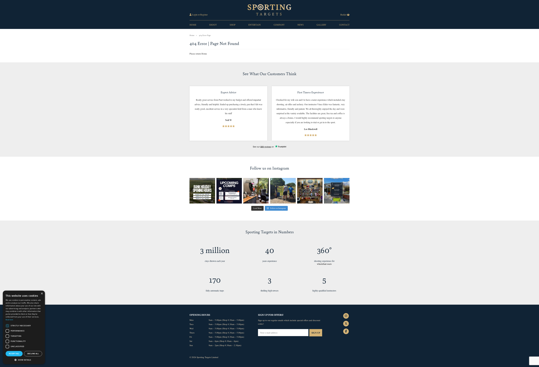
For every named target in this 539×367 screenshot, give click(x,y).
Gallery (321, 24)
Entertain (254, 24)
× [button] (42, 294)
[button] (24, 359)
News (300, 24)
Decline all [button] (33, 353)
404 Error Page (205, 35)
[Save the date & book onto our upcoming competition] (229, 191)
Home (192, 24)
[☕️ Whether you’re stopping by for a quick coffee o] (256, 191)
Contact (344, 24)
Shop (232, 24)
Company (279, 24)
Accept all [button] (14, 353)
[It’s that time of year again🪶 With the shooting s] (310, 191)
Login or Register (199, 14)
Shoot (213, 24)
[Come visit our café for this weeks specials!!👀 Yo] (337, 191)
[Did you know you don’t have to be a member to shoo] (283, 191)
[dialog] (24, 327)
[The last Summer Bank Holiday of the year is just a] (202, 191)
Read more (9, 319)
